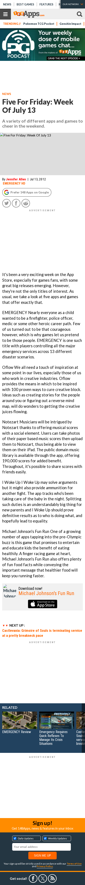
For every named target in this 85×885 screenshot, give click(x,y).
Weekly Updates (57, 838)
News (7, 4)
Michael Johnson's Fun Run (46, 593)
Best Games (25, 4)
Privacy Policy (45, 866)
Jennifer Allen (16, 179)
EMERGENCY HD (14, 183)
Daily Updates (26, 838)
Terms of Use (74, 863)
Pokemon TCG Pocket (38, 23)
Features (46, 4)
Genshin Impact (70, 23)
